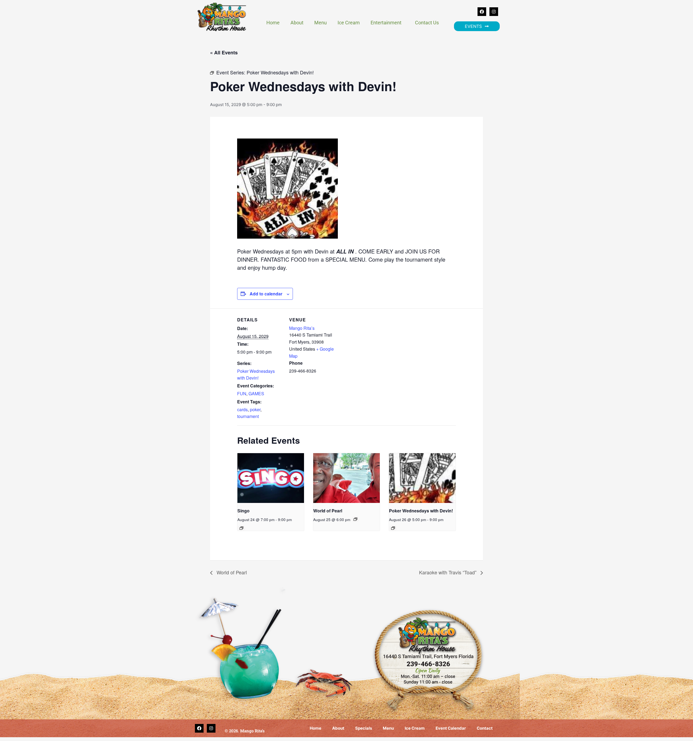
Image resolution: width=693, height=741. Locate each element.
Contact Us (427, 22)
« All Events (224, 52)
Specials (363, 728)
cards (242, 409)
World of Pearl (327, 511)
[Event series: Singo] (241, 528)
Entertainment (386, 22)
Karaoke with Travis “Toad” (448, 572)
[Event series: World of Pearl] (355, 519)
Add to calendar (266, 294)
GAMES (256, 393)
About (296, 22)
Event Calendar (451, 728)
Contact (485, 728)
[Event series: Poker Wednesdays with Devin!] (393, 528)
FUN (241, 393)
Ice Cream (349, 22)
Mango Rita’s (302, 328)
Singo (243, 511)
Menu (320, 22)
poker (255, 409)
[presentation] (270, 478)
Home (273, 22)
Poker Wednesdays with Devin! (256, 374)
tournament (248, 416)
